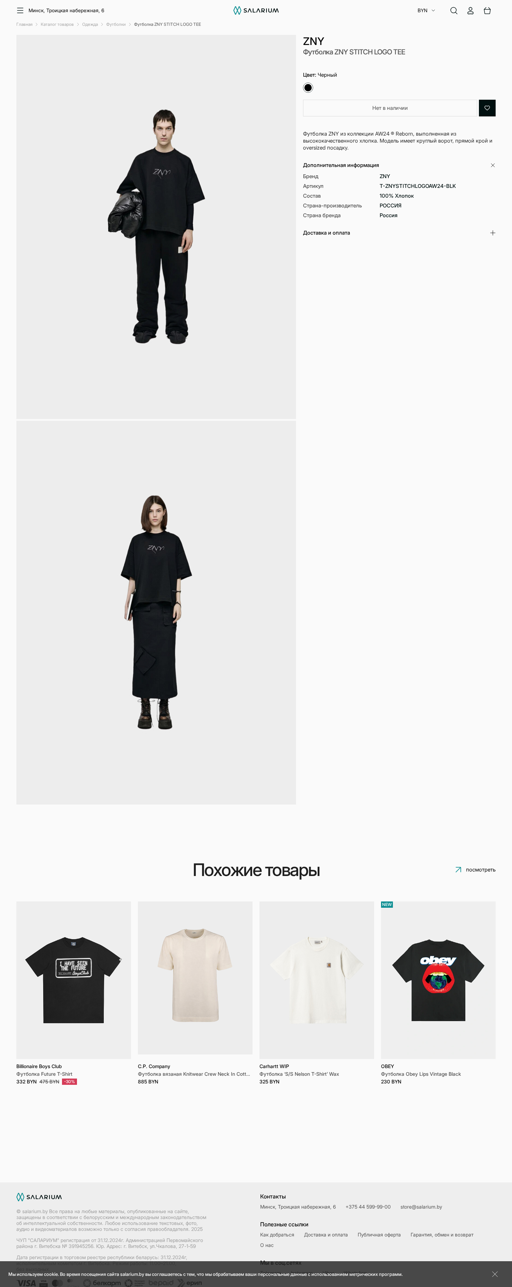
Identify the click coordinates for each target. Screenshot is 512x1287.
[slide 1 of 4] (73, 980)
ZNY (313, 41)
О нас (267, 1245)
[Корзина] (487, 10)
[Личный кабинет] (470, 10)
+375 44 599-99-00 (368, 1207)
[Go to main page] (256, 10)
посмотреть (481, 869)
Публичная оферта (379, 1235)
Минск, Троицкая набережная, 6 (66, 10)
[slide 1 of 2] (195, 980)
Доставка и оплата (326, 1235)
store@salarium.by (421, 1207)
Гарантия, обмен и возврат (442, 1235)
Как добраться (277, 1235)
